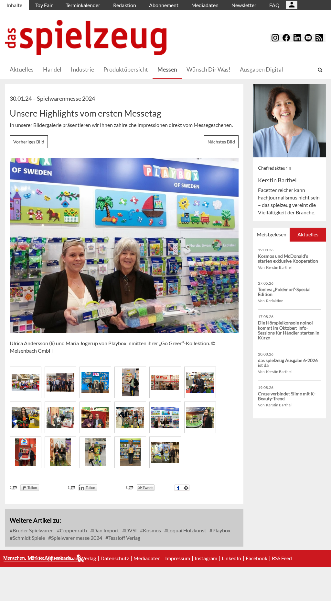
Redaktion (124, 5)
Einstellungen (186, 487)
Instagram (206, 558)
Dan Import (105, 530)
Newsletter (243, 5)
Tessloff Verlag (123, 538)
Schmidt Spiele (28, 538)
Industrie (82, 69)
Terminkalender (83, 5)
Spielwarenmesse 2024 (76, 538)
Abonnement (163, 5)
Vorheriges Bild (28, 141)
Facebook (256, 558)
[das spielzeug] (85, 37)
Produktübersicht (125, 69)
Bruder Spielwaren (33, 530)
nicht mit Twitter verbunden (129, 488)
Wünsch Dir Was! (208, 69)
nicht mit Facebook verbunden (13, 488)
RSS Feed (282, 558)
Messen (167, 69)
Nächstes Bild (221, 141)
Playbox (220, 530)
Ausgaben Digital (261, 69)
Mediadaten (205, 5)
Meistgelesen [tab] (271, 234)
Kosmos (151, 530)
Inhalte (14, 5)
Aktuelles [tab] (307, 234)
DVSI (130, 530)
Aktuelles (22, 69)
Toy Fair (44, 5)
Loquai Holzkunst (186, 530)
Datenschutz (115, 558)
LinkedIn (231, 558)
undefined (71, 488)
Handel (52, 69)
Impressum (177, 558)
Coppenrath (73, 530)
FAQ (274, 5)
